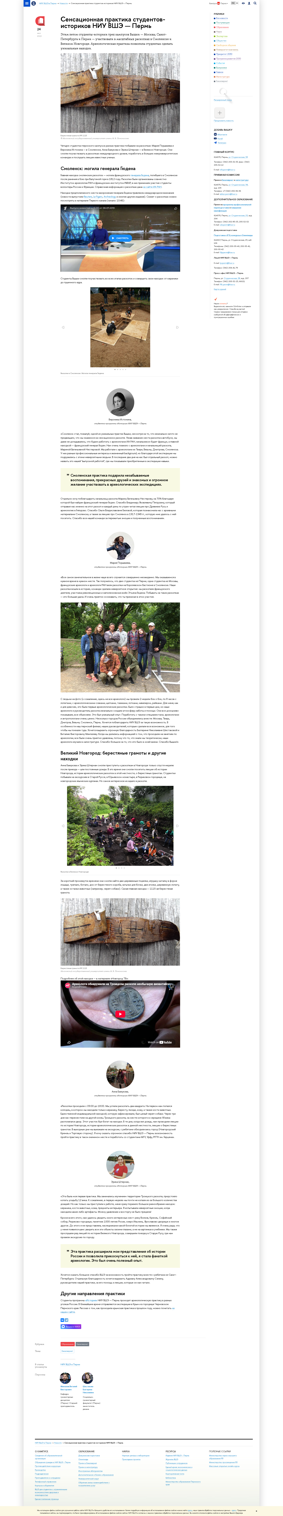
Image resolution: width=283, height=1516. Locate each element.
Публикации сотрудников (176, 1463)
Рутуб (220, 138)
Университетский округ (88, 1478)
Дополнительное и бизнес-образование (96, 1475)
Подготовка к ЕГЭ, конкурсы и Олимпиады (233, 235)
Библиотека (171, 1478)
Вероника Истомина (120, 419)
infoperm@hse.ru (227, 169)
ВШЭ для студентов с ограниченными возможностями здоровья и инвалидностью (51, 1492)
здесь (190, 1510)
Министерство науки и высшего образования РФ (223, 1457)
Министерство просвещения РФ (223, 1462)
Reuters (88, 196)
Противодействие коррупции (48, 1466)
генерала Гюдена (140, 175)
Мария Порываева (120, 562)
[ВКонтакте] (62, 1320)
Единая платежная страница (47, 1499)
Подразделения (41, 1474)
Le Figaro (97, 196)
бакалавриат (227, 180)
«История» (91, 1300)
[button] (63, 327)
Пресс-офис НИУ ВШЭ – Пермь (228, 273)
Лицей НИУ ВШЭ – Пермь (226, 257)
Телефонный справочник (45, 1481)
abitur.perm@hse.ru (228, 194)
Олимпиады (83, 1459)
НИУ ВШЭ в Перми (70, 1364)
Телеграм (222, 142)
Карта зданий (220, 289)
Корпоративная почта (175, 1474)
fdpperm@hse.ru (227, 252)
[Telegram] (66, 1320)
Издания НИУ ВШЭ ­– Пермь (177, 1455)
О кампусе (42, 1451)
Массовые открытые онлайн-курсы (224, 1466)
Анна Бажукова (120, 1091)
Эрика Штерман (120, 1181)
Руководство (40, 1470)
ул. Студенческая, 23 (238, 215)
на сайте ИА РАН (152, 187)
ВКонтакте (222, 134)
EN (237, 3)
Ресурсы (171, 1451)
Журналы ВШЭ (172, 1459)
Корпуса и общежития (44, 1485)
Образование (86, 1451)
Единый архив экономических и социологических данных (179, 1468)
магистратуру (241, 180)
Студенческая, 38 (232, 278)
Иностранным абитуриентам (90, 1471)
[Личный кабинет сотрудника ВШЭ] (249, 3)
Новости (58, 1443)
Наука (126, 1451)
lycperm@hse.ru (227, 263)
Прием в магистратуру (88, 1467)
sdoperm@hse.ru (227, 224)
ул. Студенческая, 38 (238, 157)
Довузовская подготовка (225, 230)
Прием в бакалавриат (87, 1463)
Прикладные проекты (131, 1459)
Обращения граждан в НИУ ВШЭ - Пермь (52, 1462)
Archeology (110, 196)
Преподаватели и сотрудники (47, 1478)
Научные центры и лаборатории (135, 1455)
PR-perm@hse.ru (227, 284)
